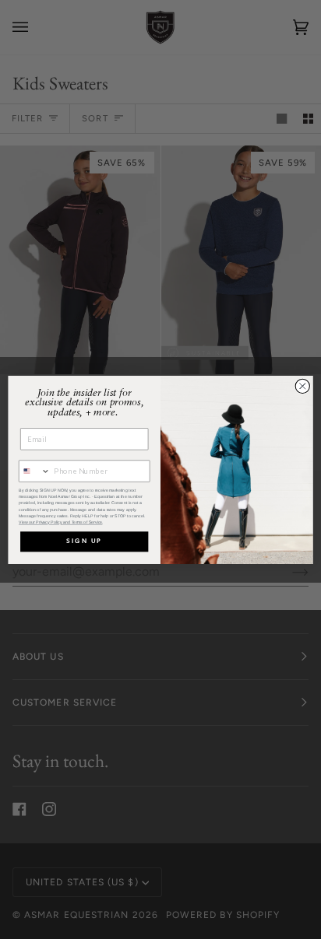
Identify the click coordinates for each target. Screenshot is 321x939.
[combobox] (35, 471)
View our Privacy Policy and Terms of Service (60, 522)
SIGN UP (84, 541)
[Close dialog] (302, 386)
